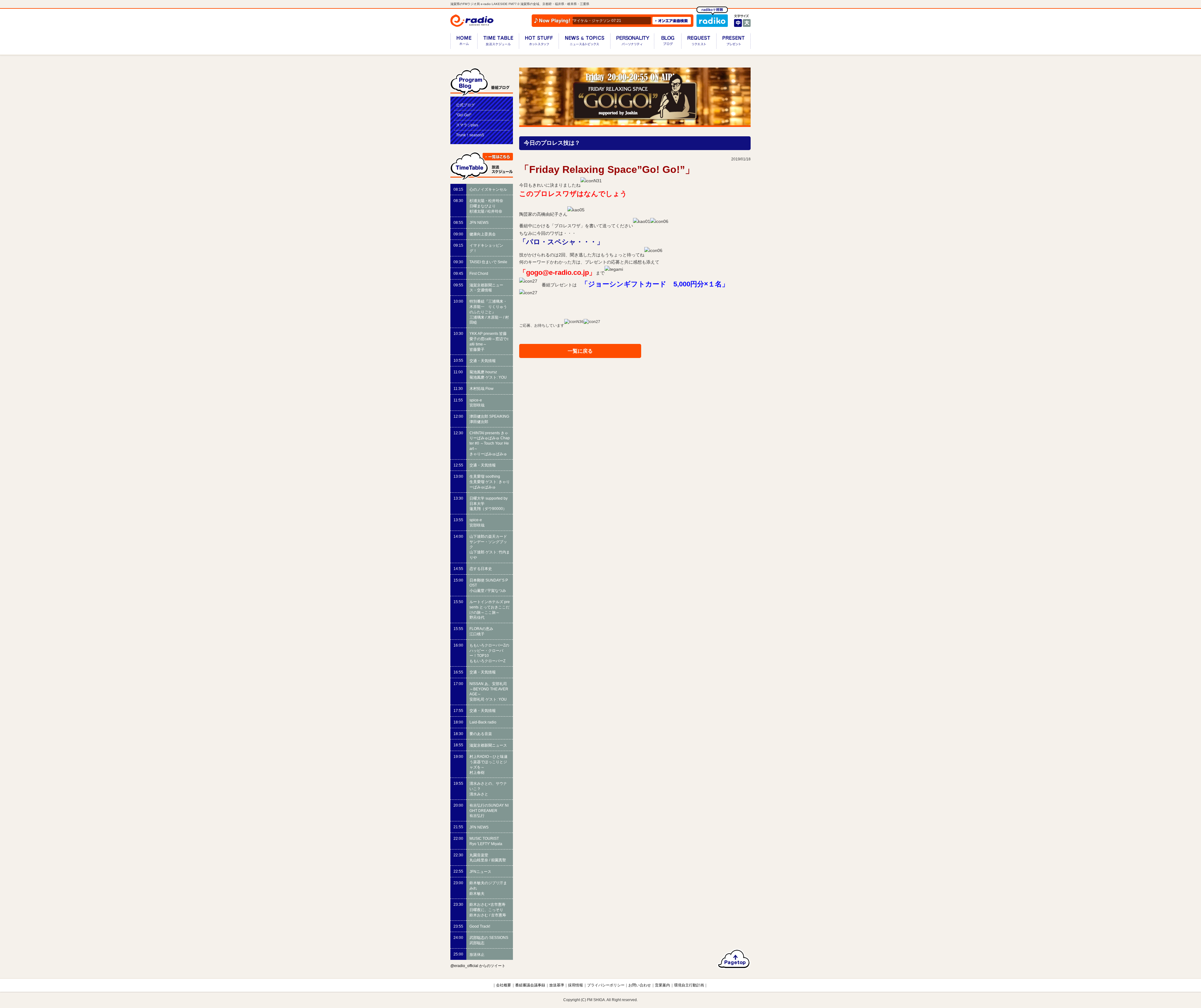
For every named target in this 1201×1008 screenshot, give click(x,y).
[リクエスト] (698, 42)
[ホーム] (463, 42)
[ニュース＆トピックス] (584, 42)
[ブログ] (667, 42)
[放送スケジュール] (498, 42)
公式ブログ (465, 105)
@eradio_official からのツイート (477, 966)
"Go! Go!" (463, 115)
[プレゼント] (733, 42)
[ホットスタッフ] (539, 42)
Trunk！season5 (470, 135)
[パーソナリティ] (632, 42)
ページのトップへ (734, 959)
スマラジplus (467, 125)
